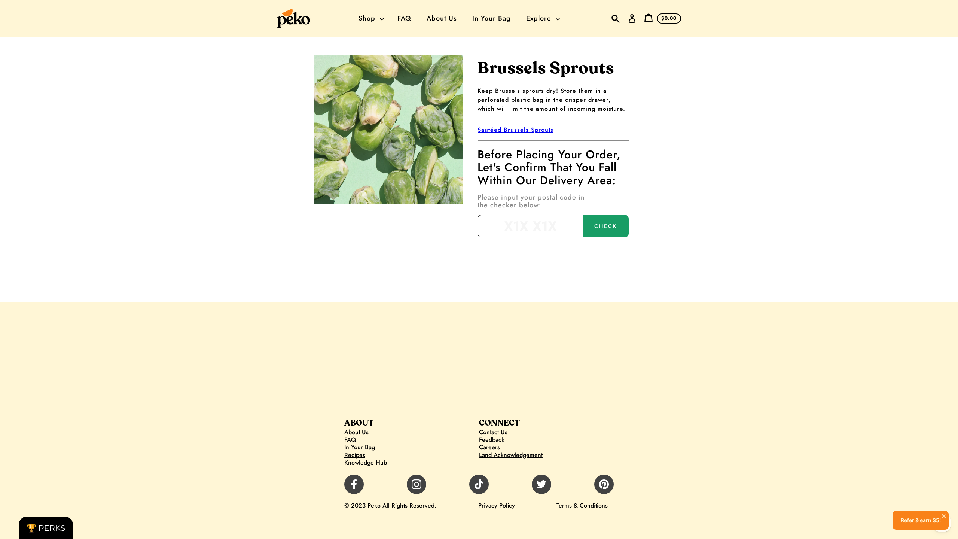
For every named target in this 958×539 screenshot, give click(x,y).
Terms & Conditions (582, 505)
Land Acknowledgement (511, 455)
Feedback (491, 439)
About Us (356, 432)
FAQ (350, 439)
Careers (489, 447)
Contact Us (493, 432)
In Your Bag (359, 447)
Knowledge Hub (365, 462)
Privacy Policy (496, 505)
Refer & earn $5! (924, 517)
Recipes (354, 455)
